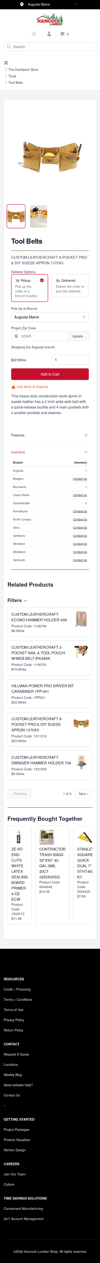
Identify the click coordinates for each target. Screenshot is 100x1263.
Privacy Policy (14, 1020)
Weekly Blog (13, 1074)
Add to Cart (50, 374)
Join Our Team (15, 1174)
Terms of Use (13, 1009)
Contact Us (80, 479)
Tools (12, 76)
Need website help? (18, 1085)
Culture (9, 1184)
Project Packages (16, 1129)
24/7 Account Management (23, 1218)
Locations (11, 1064)
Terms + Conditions (18, 999)
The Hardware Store (23, 69)
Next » (84, 793)
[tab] (16, 216)
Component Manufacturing (23, 1208)
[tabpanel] (50, 157)
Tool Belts (15, 82)
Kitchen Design (15, 1150)
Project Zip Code (23, 328)
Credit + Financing (17, 989)
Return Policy (13, 1030)
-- (5, 1105)
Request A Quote (16, 1054)
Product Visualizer (17, 1139)
